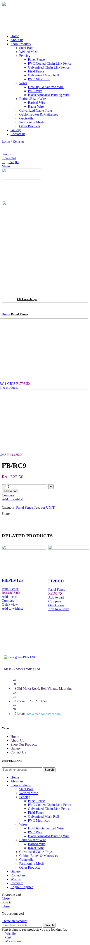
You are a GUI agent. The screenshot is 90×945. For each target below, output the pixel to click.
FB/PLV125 (12, 580)
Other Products (29, 126)
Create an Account (14, 921)
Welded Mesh (28, 52)
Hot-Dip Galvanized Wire (46, 87)
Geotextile (26, 118)
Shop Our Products (23, 744)
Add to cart (10, 491)
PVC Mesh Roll (39, 79)
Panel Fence (36, 59)
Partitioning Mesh (31, 122)
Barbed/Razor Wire (32, 99)
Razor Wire (36, 106)
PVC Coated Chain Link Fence (49, 63)
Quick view (10, 604)
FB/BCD (56, 581)
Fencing (24, 55)
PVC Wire (35, 91)
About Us (17, 740)
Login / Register (21, 887)
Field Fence (36, 71)
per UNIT (48, 507)
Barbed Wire (36, 102)
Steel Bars (26, 48)
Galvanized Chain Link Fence (48, 67)
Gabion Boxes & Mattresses (38, 114)
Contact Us (18, 752)
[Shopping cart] (3, 182)
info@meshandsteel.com (43, 714)
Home (6, 314)
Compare (16, 883)
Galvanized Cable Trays (35, 110)
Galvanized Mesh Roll (43, 75)
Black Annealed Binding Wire (48, 95)
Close (6, 898)
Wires (23, 83)
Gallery (15, 748)
